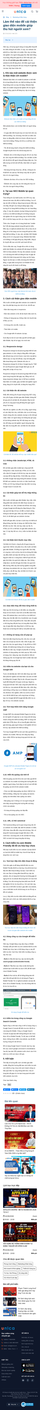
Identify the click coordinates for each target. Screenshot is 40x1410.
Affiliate (4, 1380)
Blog (7, 17)
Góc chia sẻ (25, 1347)
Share (15, 1089)
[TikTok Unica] (32, 1380)
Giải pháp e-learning (8, 1367)
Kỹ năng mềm (23, 1273)
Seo (9, 1084)
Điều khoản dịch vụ (27, 1350)
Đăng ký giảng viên (7, 1364)
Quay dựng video (7, 1373)
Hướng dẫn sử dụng (27, 1340)
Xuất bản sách (6, 1376)
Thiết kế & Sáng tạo (29, 1268)
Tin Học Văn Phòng (10, 1273)
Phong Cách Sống (10, 1264)
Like (7, 1089)
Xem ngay (26, 6)
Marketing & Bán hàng (20, 17)
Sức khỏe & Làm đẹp (10, 1277)
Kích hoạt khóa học (27, 1343)
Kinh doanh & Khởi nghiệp (12, 1268)
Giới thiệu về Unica (27, 1337)
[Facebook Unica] (27, 1380)
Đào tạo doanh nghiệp (8, 1370)
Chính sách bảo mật (28, 1353)
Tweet (23, 1089)
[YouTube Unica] (23, 1380)
